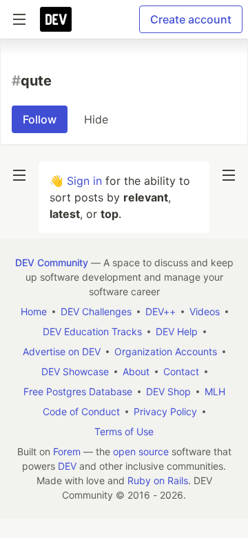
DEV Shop (168, 391)
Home (34, 311)
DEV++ (160, 311)
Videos (204, 311)
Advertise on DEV (62, 351)
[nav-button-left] (19, 175)
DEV (67, 466)
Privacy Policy (165, 411)
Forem (67, 451)
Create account (190, 19)
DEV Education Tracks (92, 331)
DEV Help (177, 331)
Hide (96, 119)
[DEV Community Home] (56, 19)
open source (141, 451)
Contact (181, 371)
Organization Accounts (165, 351)
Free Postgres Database (77, 391)
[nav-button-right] (228, 175)
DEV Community (51, 262)
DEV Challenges (96, 311)
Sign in (84, 181)
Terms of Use (124, 431)
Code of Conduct (81, 411)
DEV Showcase (75, 371)
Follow (39, 119)
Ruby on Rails (157, 480)
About (136, 371)
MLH (215, 391)
